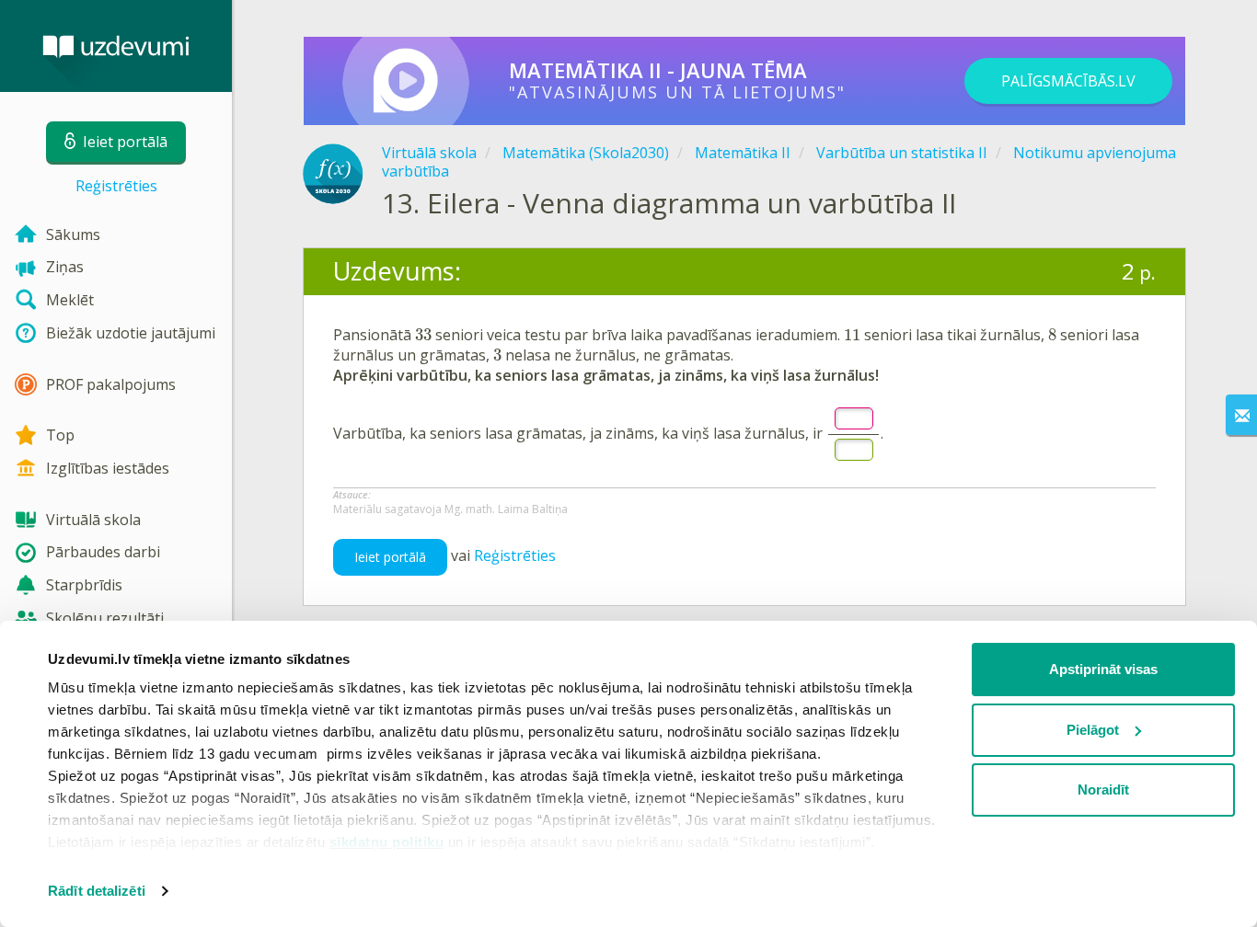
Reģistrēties (116, 186)
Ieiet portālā (390, 557)
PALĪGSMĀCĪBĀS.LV (1068, 81)
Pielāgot (1093, 730)
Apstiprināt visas (1103, 669)
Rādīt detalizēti (96, 890)
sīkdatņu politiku (386, 842)
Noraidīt (1103, 789)
